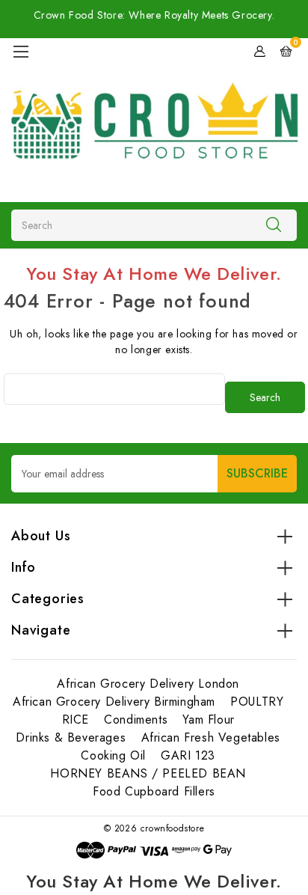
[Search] (274, 224)
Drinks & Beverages (71, 737)
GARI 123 (188, 755)
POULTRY (256, 701)
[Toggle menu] (20, 51)
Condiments (135, 719)
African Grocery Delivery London (148, 683)
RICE (75, 719)
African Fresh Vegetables (210, 737)
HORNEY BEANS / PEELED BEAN (148, 773)
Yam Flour (208, 719)
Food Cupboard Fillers (154, 791)
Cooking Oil (113, 755)
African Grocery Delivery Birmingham (114, 701)
